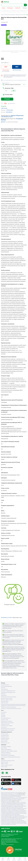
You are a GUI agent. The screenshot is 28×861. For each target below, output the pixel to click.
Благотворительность (6, 718)
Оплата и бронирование (6, 686)
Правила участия (5, 736)
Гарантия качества (5, 724)
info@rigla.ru (11, 844)
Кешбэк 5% (17, 8)
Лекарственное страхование (7, 722)
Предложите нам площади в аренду (9, 751)
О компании (4, 712)
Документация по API (6, 754)
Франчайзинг (4, 748)
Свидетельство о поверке (6, 725)
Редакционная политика (6, 721)
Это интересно (4, 689)
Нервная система (19, 14)
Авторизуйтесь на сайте (6, 617)
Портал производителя (6, 749)
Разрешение (4, 695)
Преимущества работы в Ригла (8, 760)
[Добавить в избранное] (2, 103)
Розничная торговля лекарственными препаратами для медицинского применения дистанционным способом (13, 705)
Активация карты (5, 735)
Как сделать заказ (5, 684)
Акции (3, 8)
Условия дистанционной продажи (8, 696)
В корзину (7, 99)
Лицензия (3, 693)
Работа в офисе (4, 763)
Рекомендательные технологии (8, 728)
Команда (3, 715)
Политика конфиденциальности (8, 690)
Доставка (3, 687)
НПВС (24, 14)
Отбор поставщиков (5, 752)
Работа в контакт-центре (6, 765)
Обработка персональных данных (8, 707)
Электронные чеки (5, 742)
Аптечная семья (4, 733)
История (3, 713)
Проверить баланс (5, 738)
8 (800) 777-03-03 (15, 801)
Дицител (3, 122)
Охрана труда (4, 766)
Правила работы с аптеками (7, 730)
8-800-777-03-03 (5, 828)
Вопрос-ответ (4, 741)
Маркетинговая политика (6, 698)
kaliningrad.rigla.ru (21, 793)
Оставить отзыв (4, 719)
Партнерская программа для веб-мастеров (10, 757)
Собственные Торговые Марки (8, 755)
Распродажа (10, 8)
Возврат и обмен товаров (6, 699)
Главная (2, 14)
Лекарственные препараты (10, 14)
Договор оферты (5, 701)
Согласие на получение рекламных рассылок (11, 708)
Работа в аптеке (4, 762)
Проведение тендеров (6, 746)
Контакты (3, 716)
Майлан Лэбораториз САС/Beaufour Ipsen (12, 116)
